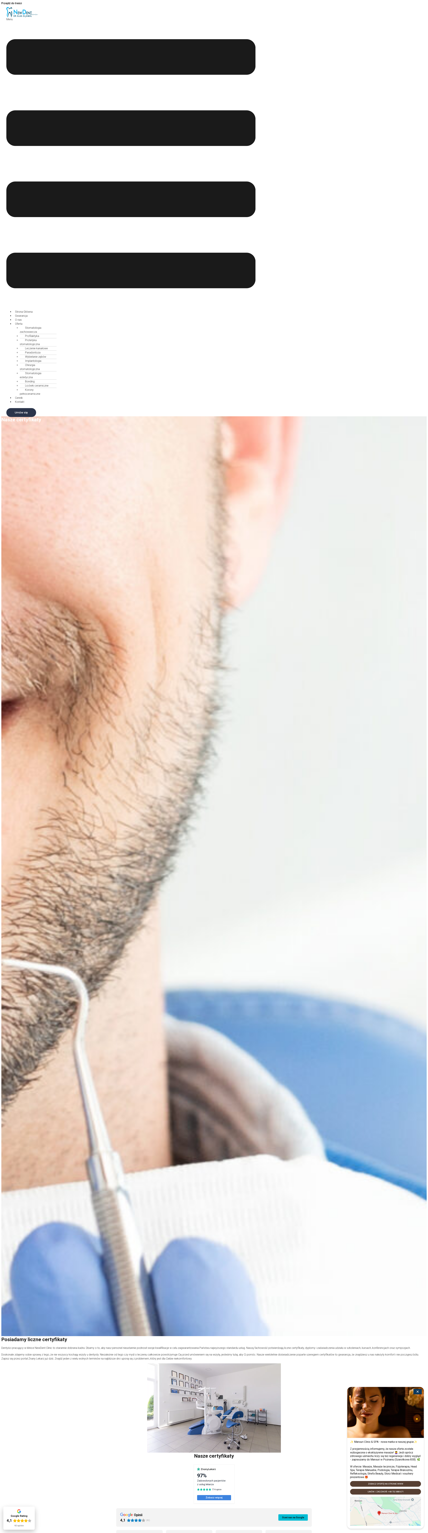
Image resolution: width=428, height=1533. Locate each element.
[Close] (417, 1391)
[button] (130, 162)
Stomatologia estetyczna (30, 375)
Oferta (18, 323)
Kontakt (19, 401)
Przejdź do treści (11, 3)
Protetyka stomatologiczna (30, 342)
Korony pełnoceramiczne (30, 391)
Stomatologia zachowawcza (30, 329)
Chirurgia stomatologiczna (30, 367)
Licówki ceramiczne (36, 385)
